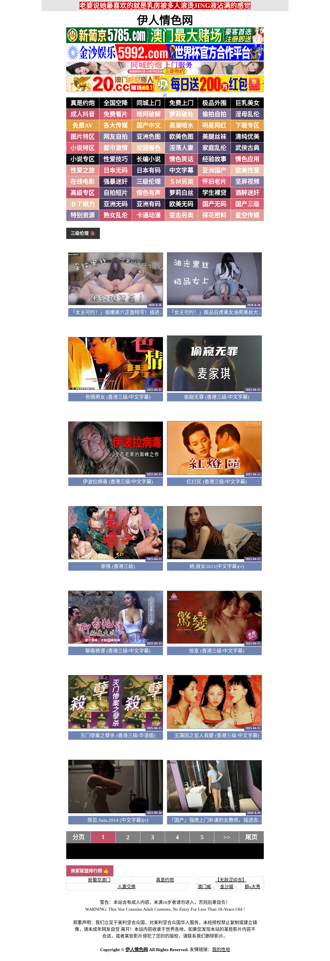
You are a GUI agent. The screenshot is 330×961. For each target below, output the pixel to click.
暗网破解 (148, 114)
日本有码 (148, 170)
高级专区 (82, 193)
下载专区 (247, 125)
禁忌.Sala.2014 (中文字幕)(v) (117, 820)
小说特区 (82, 148)
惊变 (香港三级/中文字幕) (216, 651)
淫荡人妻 (181, 148)
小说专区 (82, 159)
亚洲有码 (148, 204)
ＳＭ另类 (181, 181)
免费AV (83, 125)
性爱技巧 (115, 159)
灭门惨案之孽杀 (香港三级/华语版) (117, 735)
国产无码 (214, 204)
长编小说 (148, 159)
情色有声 (148, 193)
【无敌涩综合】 (230, 879)
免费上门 (181, 103)
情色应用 (247, 159)
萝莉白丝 (181, 193)
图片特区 (82, 136)
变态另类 (181, 215)
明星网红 (214, 125)
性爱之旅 (82, 170)
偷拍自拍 (214, 114)
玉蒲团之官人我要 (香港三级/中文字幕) (216, 735)
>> (226, 837)
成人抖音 (82, 114)
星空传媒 (247, 215)
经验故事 (214, 159)
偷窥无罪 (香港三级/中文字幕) (216, 397)
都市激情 (115, 148)
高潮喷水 (181, 125)
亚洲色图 (148, 136)
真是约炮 (82, 103)
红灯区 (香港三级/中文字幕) (217, 481)
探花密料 (214, 215)
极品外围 (214, 103)
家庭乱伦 (214, 148)
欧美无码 (181, 204)
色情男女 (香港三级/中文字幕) (117, 397)
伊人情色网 (165, 20)
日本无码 (115, 170)
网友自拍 (115, 136)
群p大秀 (252, 886)
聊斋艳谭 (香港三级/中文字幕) (117, 651)
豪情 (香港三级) (118, 566)
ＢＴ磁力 (82, 204)
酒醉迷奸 (247, 193)
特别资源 (82, 215)
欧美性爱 (247, 170)
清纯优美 (247, 136)
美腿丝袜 (214, 136)
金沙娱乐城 (231, 886)
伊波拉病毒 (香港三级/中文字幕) (118, 481)
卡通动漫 (148, 215)
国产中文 (148, 125)
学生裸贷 (214, 193)
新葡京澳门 (99, 879)
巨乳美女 (247, 103)
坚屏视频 (247, 181)
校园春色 (148, 148)
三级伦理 (148, 181)
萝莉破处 (181, 114)
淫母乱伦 (247, 114)
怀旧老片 (214, 181)
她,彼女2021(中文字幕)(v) (216, 566)
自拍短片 (115, 193)
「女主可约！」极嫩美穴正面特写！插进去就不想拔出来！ (134, 312)
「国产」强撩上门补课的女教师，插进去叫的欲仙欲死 (228, 820)
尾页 (251, 837)
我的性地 (221, 949)
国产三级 (247, 204)
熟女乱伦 (115, 215)
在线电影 (82, 181)
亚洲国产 (214, 170)
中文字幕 (181, 170)
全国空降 (115, 103)
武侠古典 (247, 148)
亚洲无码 (115, 204)
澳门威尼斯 (209, 886)
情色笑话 (181, 159)
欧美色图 (181, 136)
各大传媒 (115, 125)
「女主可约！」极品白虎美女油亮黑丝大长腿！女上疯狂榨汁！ (238, 312)
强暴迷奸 (115, 181)
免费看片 (115, 114)
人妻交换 (127, 886)
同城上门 (148, 103)
